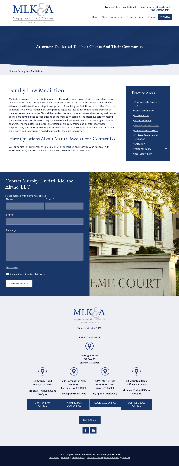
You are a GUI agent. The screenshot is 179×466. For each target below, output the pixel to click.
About (105, 17)
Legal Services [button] (135, 17)
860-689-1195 (159, 10)
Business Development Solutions (103, 457)
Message (11, 230)
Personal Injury (143, 148)
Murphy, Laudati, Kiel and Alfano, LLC (83, 454)
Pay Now (165, 17)
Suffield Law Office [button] (136, 404)
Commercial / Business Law (147, 103)
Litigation (140, 143)
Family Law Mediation (147, 125)
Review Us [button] (89, 419)
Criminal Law (142, 115)
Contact (152, 17)
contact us (68, 146)
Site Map (65, 457)
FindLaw (126, 457)
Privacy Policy (78, 457)
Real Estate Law (143, 153)
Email (49, 199)
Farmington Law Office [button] (73, 404)
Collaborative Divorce (146, 130)
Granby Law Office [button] (42, 404)
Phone (10, 214)
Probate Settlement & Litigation (146, 137)
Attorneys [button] (116, 17)
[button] (176, 446)
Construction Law (144, 110)
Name (9, 199)
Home (95, 17)
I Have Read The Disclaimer (27, 274)
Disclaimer (12, 267)
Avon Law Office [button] (105, 402)
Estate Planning (143, 120)
